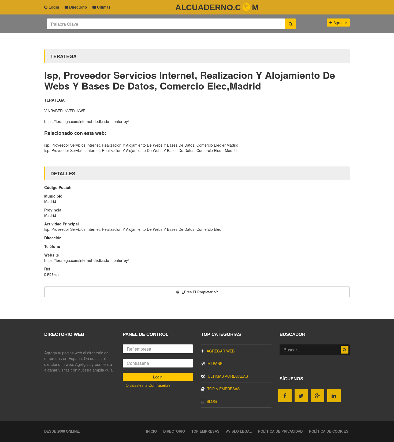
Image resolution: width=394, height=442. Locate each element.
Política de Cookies (328, 431)
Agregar (339, 22)
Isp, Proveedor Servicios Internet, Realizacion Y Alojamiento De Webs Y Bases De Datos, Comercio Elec (132, 150)
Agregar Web (221, 351)
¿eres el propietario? (200, 291)
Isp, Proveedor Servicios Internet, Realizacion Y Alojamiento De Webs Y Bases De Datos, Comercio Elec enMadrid (141, 145)
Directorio (77, 7)
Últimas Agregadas (228, 376)
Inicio (151, 431)
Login (53, 7)
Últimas (103, 7)
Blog (212, 401)
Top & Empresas (223, 388)
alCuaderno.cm (217, 7)
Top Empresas (205, 431)
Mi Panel (216, 363)
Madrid (231, 150)
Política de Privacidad (280, 431)
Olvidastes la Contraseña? (148, 385)
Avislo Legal (239, 431)
